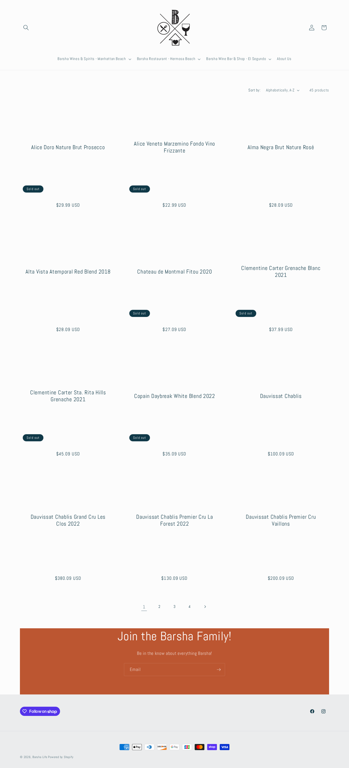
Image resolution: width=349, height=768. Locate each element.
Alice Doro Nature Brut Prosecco (68, 147)
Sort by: (254, 90)
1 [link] (144, 607)
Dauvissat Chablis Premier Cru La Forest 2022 (174, 520)
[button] (26, 27)
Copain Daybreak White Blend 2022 (174, 396)
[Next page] (205, 607)
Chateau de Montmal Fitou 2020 (174, 271)
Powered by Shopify (60, 757)
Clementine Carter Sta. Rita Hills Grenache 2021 (68, 396)
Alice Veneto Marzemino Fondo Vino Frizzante (174, 147)
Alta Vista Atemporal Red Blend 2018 (68, 271)
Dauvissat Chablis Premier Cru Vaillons (281, 520)
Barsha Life (39, 757)
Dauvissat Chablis (281, 396)
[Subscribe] (219, 669)
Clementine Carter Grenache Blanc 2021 (281, 272)
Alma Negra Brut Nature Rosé (281, 147)
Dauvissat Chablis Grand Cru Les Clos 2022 (68, 520)
